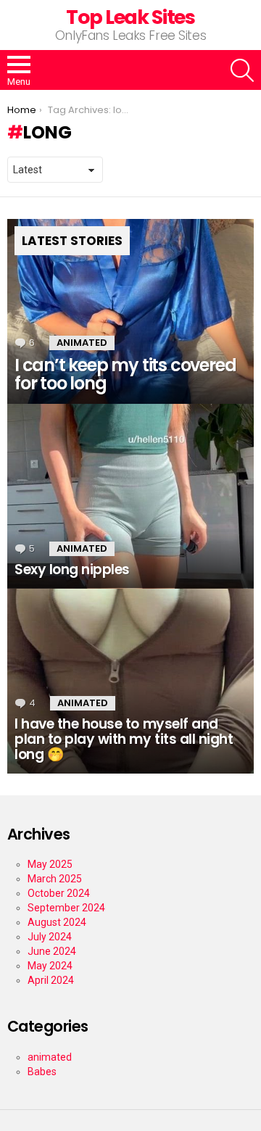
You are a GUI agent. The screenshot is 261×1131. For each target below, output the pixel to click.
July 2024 (50, 936)
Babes (42, 1071)
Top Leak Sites (130, 17)
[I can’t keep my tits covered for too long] (130, 311)
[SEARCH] (242, 70)
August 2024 (57, 922)
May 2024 (50, 966)
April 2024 (51, 980)
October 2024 (59, 893)
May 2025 (50, 864)
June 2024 (52, 951)
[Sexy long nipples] (130, 496)
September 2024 (66, 908)
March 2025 (55, 878)
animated (82, 342)
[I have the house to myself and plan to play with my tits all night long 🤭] (130, 681)
